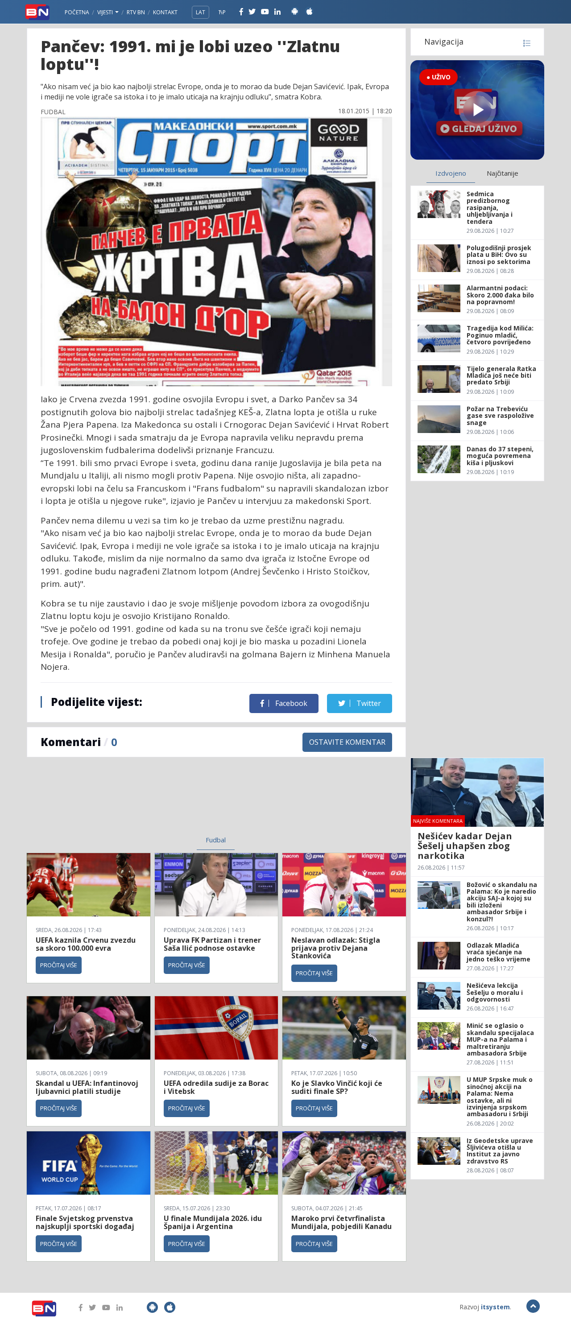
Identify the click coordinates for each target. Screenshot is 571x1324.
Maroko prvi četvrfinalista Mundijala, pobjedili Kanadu (341, 1222)
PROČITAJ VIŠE (58, 965)
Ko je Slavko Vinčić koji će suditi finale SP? (336, 1087)
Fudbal (216, 839)
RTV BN (136, 12)
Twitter (368, 703)
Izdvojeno (450, 173)
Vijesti (105, 12)
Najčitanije (502, 173)
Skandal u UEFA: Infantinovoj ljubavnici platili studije (87, 1087)
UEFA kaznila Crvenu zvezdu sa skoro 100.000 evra (86, 944)
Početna (77, 12)
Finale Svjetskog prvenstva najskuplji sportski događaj (86, 1222)
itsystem (495, 1307)
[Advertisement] (143, 802)
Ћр (222, 12)
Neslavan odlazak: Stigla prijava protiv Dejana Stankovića (335, 948)
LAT (200, 12)
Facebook (290, 703)
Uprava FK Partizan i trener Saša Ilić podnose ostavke (212, 944)
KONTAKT (165, 12)
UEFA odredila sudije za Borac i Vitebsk (216, 1087)
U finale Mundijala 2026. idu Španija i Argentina (213, 1222)
